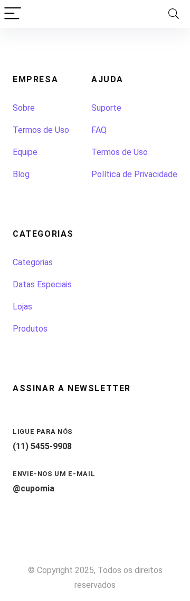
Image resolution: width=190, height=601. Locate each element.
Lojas (22, 307)
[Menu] (12, 14)
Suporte (106, 108)
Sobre (24, 108)
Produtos (30, 329)
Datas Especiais (42, 284)
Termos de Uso (41, 130)
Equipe (25, 152)
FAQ (99, 130)
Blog (21, 174)
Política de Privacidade (134, 174)
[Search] (173, 14)
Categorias (33, 262)
